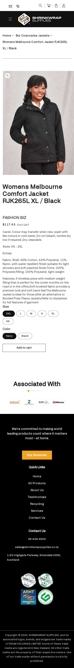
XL (53, 313)
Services (37, 511)
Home (7, 35)
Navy (9, 336)
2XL (8, 313)
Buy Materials (37, 455)
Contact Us (37, 517)
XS (8, 321)
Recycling (37, 504)
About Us (37, 490)
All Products (37, 483)
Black (25, 336)
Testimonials (37, 497)
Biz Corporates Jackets (32, 35)
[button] (40, 5)
